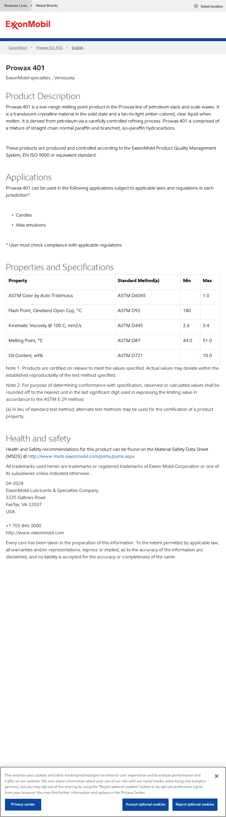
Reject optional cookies (195, 804)
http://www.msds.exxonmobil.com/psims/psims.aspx (81, 456)
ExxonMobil (18, 47)
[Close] (216, 776)
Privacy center (23, 804)
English (77, 47)
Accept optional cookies (145, 804)
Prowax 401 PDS (49, 47)
